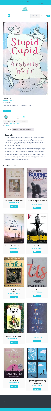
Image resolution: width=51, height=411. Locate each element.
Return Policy (5, 403)
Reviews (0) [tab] (29, 129)
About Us (4, 397)
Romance (18, 123)
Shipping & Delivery (6, 401)
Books (10, 123)
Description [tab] (8, 129)
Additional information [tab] (19, 129)
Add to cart (7, 111)
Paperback (8, 125)
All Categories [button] (35, 15)
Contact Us (4, 399)
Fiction (13, 123)
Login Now (40, 3)
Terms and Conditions (7, 405)
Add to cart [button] (14, 206)
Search (48, 16)
